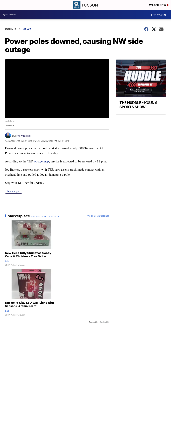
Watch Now (158, 5)
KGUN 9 (10, 29)
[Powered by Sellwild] (104, 322)
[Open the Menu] (5, 5)
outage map (41, 161)
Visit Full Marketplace (98, 216)
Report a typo (13, 191)
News (27, 29)
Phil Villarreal (23, 135)
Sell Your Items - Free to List (45, 216)
